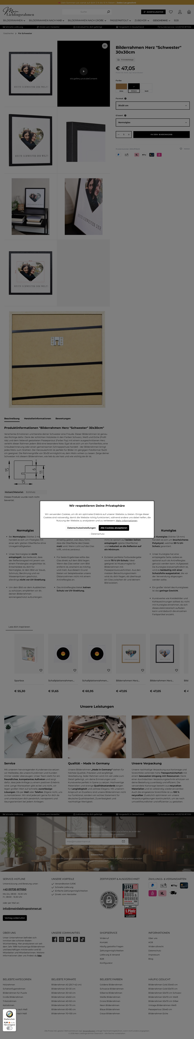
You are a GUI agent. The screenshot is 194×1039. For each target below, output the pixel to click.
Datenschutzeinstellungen (81, 527)
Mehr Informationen (126, 520)
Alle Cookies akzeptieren (114, 527)
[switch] (9, 1028)
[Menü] (14, 1011)
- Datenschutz (97, 533)
